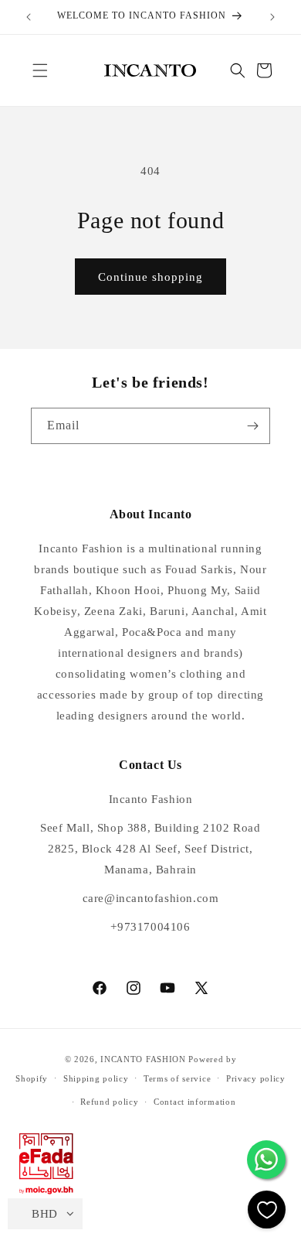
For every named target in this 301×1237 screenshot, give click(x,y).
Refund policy (109, 1101)
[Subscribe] (252, 426)
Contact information (194, 1101)
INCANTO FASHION (143, 1059)
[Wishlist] (267, 1209)
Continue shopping (150, 277)
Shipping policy (96, 1078)
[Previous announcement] (29, 17)
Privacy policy (256, 1078)
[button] (40, 70)
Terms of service (177, 1078)
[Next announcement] (272, 17)
